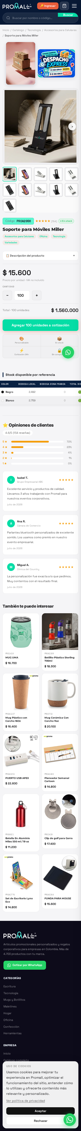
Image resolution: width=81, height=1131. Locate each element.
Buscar (68, 15)
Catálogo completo (16, 1060)
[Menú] (74, 5)
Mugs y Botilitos (14, 1000)
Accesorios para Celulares (60, 30)
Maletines (10, 1006)
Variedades (11, 242)
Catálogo (18, 30)
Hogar (7, 1013)
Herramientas (12, 1033)
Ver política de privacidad (25, 1101)
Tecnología (34, 30)
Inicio (6, 30)
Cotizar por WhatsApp (27, 965)
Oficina (43, 236)
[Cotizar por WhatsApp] (68, 352)
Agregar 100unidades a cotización (40, 325)
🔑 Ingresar (48, 6)
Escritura (9, 986)
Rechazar (40, 1121)
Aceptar (40, 1111)
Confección (11, 1027)
